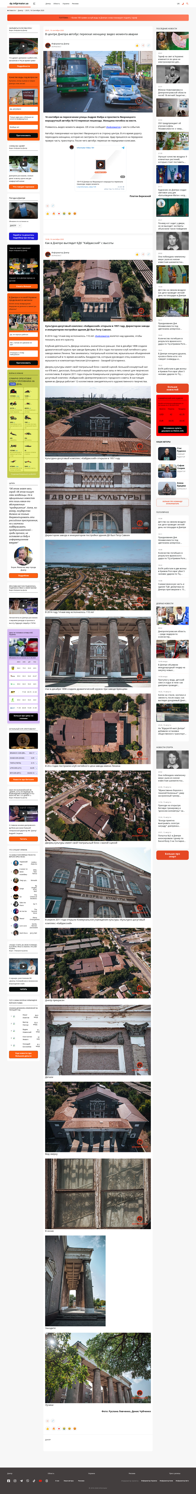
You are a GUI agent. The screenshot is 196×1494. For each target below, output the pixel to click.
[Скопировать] (148, 45)
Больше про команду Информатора (172, 502)
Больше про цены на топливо (23, 717)
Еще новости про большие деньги (23, 1054)
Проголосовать (23, 135)
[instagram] (15, 1480)
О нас (57, 1481)
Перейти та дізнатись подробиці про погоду (23, 236)
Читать (23, 839)
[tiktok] (34, 1480)
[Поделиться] (143, 45)
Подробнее (23, 575)
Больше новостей (172, 388)
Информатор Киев (166, 1481)
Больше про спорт (172, 855)
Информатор (113, 127)
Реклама (75, 3)
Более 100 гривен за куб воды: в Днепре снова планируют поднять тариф (104, 17)
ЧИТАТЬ (23, 989)
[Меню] (34, 3)
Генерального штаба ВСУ (27, 474)
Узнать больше (23, 286)
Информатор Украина (149, 1481)
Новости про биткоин (23, 779)
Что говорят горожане (23, 187)
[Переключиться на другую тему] (182, 3)
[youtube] (40, 1480)
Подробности (23, 66)
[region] (23, 232)
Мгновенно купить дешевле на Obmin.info (173, 429)
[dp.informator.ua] (19, 3)
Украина (66, 3)
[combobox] (15, 225)
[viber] (27, 1480)
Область (56, 3)
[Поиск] (187, 3)
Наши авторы (69, 1481)
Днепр (48, 3)
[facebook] (8, 1480)
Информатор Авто (182, 1481)
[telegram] (21, 1480)
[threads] (46, 1480)
